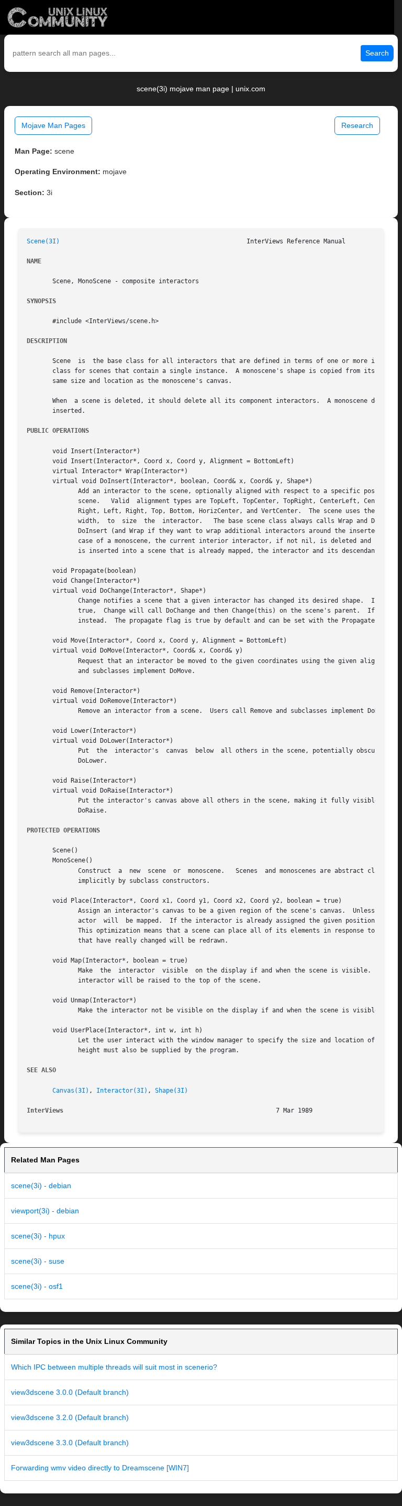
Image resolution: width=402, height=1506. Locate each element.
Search (377, 53)
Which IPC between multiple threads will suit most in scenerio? (114, 1367)
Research (357, 125)
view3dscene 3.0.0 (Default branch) (70, 1392)
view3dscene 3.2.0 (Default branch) (70, 1417)
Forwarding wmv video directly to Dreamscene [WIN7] (100, 1468)
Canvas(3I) (70, 1090)
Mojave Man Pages (53, 125)
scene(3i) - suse (37, 1261)
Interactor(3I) (122, 1090)
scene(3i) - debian (41, 1185)
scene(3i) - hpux (38, 1236)
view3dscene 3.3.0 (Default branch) (70, 1442)
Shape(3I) (171, 1090)
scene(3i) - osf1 (37, 1286)
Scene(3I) (43, 241)
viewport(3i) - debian (45, 1210)
